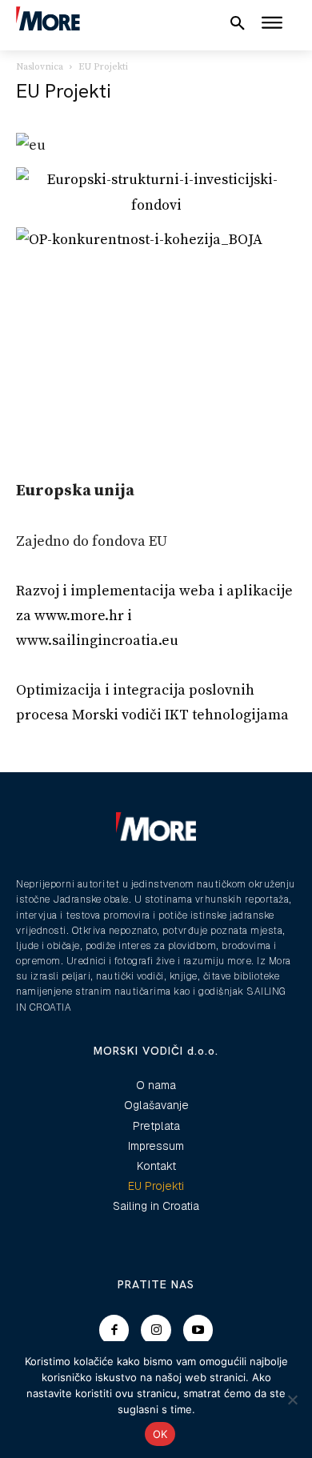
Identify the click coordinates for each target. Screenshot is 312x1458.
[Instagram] (156, 1330)
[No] (292, 1400)
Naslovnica (39, 67)
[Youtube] (198, 1330)
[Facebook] (114, 1330)
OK (160, 1434)
